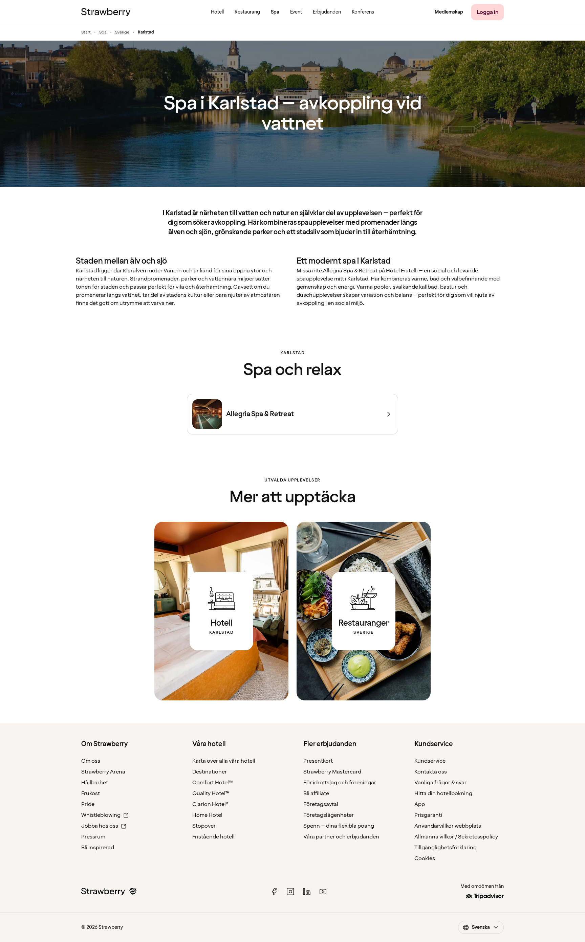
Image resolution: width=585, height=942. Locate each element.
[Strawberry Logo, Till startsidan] (105, 12)
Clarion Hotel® (210, 804)
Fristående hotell (213, 836)
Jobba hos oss (99, 826)
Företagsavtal (320, 804)
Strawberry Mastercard (332, 772)
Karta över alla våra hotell (223, 761)
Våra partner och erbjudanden (341, 836)
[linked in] (307, 892)
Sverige (122, 32)
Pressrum (93, 836)
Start (86, 32)
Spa (103, 32)
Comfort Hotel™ (212, 782)
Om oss (90, 761)
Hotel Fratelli (402, 270)
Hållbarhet (94, 782)
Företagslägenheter (328, 815)
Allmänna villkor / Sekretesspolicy (456, 836)
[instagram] (290, 892)
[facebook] (274, 892)
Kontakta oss (430, 772)
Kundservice (430, 761)
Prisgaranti (428, 815)
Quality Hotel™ (211, 793)
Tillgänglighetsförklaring (445, 847)
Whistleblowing (101, 815)
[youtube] (323, 892)
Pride (87, 804)
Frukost (90, 793)
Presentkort (318, 761)
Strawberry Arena (103, 772)
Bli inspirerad (97, 847)
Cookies (424, 858)
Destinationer (209, 772)
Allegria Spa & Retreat (350, 270)
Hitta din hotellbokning (443, 793)
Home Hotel (207, 815)
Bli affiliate (316, 793)
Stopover (204, 826)
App (419, 804)
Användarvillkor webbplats (447, 826)
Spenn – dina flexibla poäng (338, 826)
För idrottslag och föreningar (339, 782)
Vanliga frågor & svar (440, 782)
